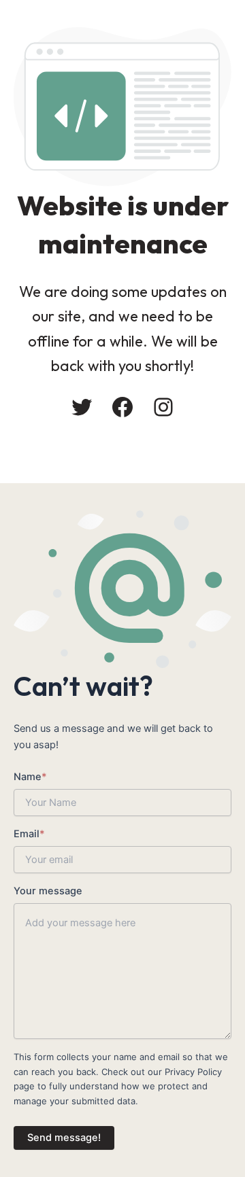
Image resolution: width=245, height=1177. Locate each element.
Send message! (64, 1137)
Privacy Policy (193, 1071)
